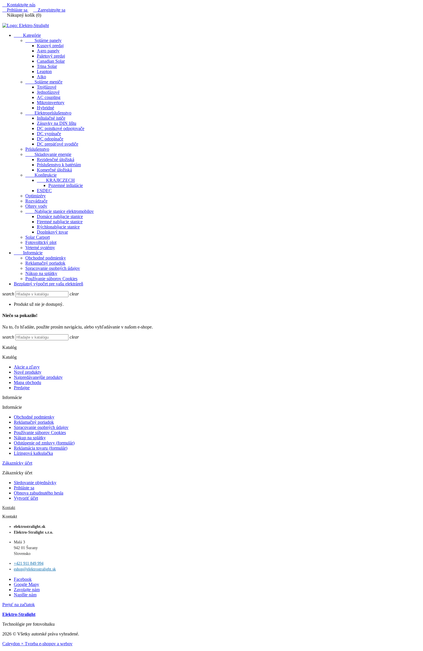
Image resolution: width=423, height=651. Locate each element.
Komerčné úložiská (54, 169)
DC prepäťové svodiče (57, 144)
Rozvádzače (36, 200)
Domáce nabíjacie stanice (60, 216)
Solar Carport (37, 237)
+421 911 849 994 (28, 563)
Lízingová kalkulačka (33, 453)
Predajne (22, 387)
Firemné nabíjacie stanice (60, 221)
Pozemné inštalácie (65, 185)
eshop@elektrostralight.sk (35, 569)
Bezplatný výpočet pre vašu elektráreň (48, 283)
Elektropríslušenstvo (48, 112)
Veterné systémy (40, 247)
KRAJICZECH (56, 180)
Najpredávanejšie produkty (38, 377)
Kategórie (27, 35)
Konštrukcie (41, 175)
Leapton (44, 71)
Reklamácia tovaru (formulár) (40, 448)
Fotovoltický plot (40, 242)
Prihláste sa (24, 487)
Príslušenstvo (37, 149)
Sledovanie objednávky (35, 482)
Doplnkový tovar (52, 232)
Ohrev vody (36, 206)
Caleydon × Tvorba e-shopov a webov (37, 643)
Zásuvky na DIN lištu (56, 123)
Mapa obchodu (27, 382)
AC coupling (48, 97)
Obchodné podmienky (45, 257)
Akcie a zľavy (27, 366)
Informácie (28, 252)
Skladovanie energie (48, 154)
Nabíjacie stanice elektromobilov (59, 211)
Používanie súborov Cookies (51, 278)
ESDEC (44, 190)
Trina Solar (47, 66)
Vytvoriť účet (26, 498)
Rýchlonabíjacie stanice (58, 226)
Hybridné (45, 107)
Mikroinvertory (50, 102)
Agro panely (48, 50)
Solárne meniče (43, 81)
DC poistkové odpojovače (60, 128)
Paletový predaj (51, 56)
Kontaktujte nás (18, 4)
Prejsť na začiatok (18, 604)
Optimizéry (35, 195)
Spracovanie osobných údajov (52, 268)
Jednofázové (48, 92)
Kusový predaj (50, 45)
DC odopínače (50, 138)
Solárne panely (43, 40)
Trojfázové (46, 87)
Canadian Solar (51, 61)
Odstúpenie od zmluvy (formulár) (44, 442)
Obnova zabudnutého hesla (38, 492)
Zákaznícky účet (17, 463)
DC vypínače (49, 133)
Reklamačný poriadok (45, 263)
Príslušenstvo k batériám (59, 164)
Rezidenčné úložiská (55, 159)
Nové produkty (27, 372)
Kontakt (8, 507)
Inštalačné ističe (51, 118)
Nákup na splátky (41, 273)
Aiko (41, 76)
